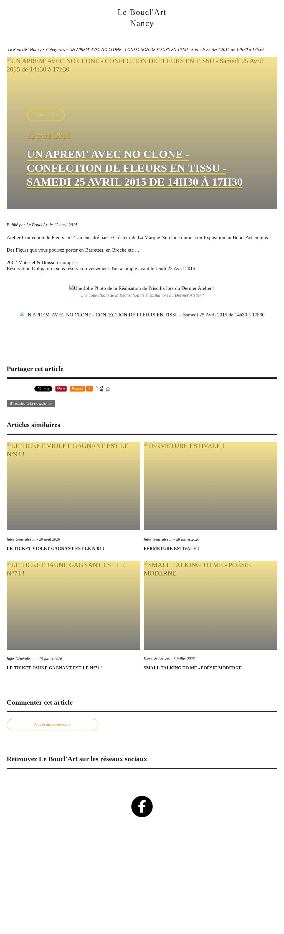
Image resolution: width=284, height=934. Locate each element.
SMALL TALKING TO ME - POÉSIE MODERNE (193, 668)
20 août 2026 (49, 539)
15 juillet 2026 (50, 659)
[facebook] (142, 806)
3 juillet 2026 (184, 659)
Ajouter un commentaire (52, 724)
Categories (55, 49)
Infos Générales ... (21, 539)
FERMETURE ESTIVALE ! (171, 548)
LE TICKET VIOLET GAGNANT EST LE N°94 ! (55, 548)
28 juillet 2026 (187, 539)
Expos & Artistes (157, 659)
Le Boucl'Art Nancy (25, 49)
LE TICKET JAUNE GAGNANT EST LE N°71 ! (54, 668)
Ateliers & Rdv (45, 114)
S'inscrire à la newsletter (30, 403)
